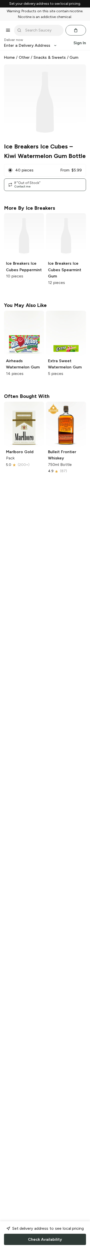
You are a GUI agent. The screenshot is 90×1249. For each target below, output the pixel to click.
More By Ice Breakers (29, 208)
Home (9, 57)
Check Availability (45, 1239)
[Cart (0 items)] (76, 30)
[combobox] (42, 30)
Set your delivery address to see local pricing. (45, 4)
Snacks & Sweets (50, 57)
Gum (74, 57)
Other (24, 57)
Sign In (80, 42)
